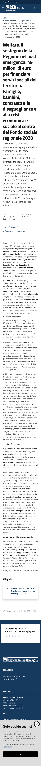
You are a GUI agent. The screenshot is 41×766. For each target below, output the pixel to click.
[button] (35, 8)
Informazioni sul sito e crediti (14, 676)
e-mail (12, 679)
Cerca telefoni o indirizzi (12, 708)
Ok (20, 754)
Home (5, 17)
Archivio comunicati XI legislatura (16, 20)
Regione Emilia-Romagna (10, 2)
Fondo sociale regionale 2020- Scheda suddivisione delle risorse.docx (23, 591)
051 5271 (15, 705)
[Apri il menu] (3, 8)
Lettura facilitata (9, 227)
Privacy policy (7, 747)
